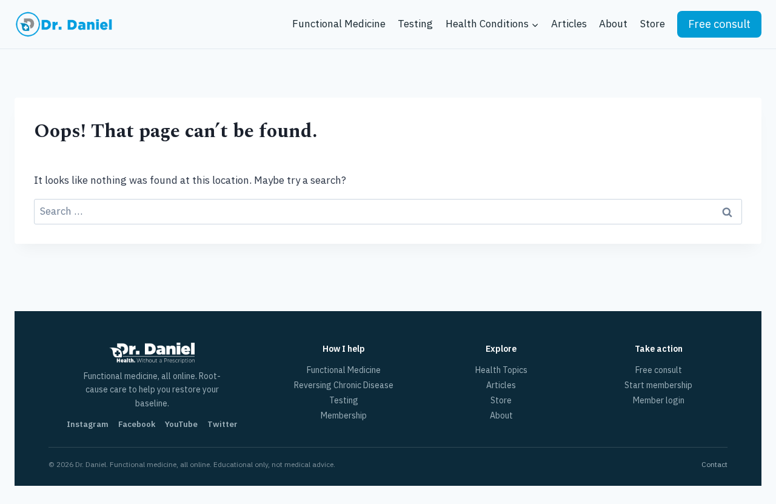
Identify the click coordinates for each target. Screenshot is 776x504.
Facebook (136, 424)
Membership (344, 415)
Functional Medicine (339, 23)
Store (652, 23)
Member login (658, 400)
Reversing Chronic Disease (343, 385)
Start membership (658, 385)
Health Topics (501, 370)
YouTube (181, 424)
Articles (569, 23)
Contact (714, 464)
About (613, 23)
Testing (415, 23)
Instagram (88, 424)
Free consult (719, 24)
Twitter (222, 424)
